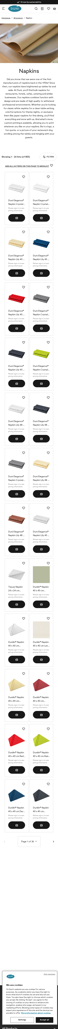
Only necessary (49, 974)
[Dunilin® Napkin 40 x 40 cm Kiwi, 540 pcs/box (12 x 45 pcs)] (41, 740)
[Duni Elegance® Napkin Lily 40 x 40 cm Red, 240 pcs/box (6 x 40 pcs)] (16, 298)
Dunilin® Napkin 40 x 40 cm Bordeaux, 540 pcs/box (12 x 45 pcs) (41, 699)
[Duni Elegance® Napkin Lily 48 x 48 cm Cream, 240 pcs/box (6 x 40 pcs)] (41, 464)
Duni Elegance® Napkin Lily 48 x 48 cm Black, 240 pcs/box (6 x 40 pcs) (41, 423)
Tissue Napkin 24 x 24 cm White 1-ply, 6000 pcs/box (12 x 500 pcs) (15, 589)
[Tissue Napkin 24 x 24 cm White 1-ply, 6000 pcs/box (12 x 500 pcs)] (16, 574)
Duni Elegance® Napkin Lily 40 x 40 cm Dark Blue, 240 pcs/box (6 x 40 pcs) (41, 257)
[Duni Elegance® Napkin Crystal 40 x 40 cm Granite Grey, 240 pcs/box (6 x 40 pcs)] (41, 298)
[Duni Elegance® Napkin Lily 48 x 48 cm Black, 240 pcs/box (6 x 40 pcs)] (41, 409)
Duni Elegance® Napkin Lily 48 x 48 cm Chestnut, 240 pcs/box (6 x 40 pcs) (16, 534)
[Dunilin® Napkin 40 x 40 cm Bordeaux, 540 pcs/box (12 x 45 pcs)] (41, 685)
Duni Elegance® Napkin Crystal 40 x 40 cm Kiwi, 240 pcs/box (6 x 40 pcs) (41, 368)
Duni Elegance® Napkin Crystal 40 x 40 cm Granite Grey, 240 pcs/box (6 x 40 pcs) (41, 313)
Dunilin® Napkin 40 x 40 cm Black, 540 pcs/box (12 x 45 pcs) (41, 810)
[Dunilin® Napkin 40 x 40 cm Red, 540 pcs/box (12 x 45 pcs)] (16, 740)
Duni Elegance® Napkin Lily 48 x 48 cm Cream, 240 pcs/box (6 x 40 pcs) (41, 478)
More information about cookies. (36, 1013)
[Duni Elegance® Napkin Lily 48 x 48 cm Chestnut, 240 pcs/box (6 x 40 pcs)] (16, 519)
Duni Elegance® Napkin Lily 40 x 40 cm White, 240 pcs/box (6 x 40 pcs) (41, 534)
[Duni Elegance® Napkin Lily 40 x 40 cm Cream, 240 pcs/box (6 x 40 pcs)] (16, 243)
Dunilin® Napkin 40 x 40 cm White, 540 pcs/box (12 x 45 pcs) (16, 644)
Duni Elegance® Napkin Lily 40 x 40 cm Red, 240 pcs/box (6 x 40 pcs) (16, 313)
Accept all (44, 1020)
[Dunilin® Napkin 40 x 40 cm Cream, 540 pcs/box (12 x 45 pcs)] (16, 685)
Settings (22, 1020)
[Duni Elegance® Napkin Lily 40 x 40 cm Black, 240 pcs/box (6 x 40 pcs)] (16, 353)
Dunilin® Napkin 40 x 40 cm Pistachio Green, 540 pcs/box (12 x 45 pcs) (41, 589)
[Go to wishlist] (48, 8)
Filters (11, 150)
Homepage (6, 18)
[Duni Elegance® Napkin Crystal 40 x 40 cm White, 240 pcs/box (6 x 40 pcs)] (16, 188)
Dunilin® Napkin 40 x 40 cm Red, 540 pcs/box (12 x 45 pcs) (16, 754)
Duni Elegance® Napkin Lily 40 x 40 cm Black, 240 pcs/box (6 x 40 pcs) (16, 368)
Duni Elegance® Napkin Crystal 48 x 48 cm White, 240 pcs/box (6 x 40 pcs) (41, 202)
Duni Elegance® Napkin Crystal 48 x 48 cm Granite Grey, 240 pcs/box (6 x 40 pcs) (16, 478)
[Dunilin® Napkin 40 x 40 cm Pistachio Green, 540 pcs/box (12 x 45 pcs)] (41, 574)
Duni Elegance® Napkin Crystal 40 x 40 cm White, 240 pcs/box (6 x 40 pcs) (16, 202)
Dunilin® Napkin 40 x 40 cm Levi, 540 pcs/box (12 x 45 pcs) (41, 644)
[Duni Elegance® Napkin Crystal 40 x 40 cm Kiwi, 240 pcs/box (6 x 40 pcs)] (41, 353)
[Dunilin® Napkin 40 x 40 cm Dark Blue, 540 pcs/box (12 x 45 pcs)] (16, 795)
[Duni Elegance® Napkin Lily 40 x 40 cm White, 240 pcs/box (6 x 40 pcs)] (41, 519)
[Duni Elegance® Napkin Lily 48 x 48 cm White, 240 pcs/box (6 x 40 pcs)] (16, 409)
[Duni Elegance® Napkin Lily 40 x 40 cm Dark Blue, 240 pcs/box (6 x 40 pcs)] (41, 243)
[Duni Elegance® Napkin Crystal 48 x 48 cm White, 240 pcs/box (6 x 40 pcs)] (41, 188)
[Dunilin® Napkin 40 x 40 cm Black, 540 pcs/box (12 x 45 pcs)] (41, 795)
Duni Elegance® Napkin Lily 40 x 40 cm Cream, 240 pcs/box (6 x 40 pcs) (16, 257)
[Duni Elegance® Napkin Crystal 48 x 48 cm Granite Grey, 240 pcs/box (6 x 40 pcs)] (16, 464)
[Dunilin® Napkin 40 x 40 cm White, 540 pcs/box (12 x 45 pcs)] (16, 629)
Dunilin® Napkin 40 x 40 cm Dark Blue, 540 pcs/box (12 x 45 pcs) (16, 810)
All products (18, 18)
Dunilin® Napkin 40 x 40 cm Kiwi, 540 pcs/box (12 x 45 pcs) (41, 754)
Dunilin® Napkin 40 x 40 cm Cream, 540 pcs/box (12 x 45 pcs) (16, 699)
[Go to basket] (54, 8)
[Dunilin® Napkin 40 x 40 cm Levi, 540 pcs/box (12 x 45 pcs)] (41, 629)
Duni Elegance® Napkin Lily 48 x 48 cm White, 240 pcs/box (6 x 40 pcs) (16, 423)
